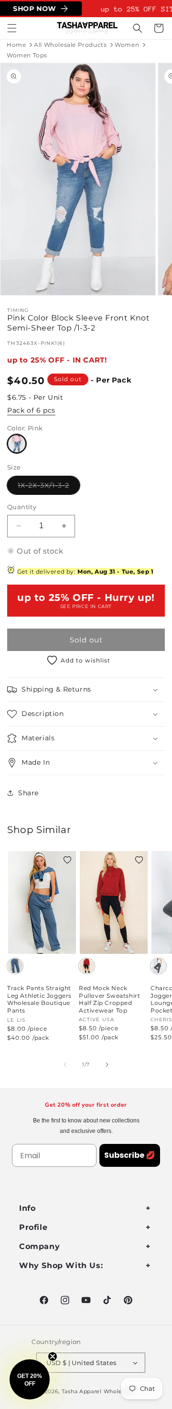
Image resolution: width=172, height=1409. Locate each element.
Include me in (127, 743)
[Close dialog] (162, 673)
